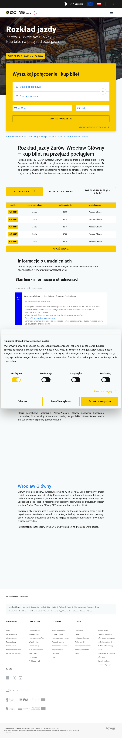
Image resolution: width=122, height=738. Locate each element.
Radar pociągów (11, 634)
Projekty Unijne (103, 630)
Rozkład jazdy (11, 642)
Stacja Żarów (47, 136)
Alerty (8, 630)
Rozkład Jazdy (31, 136)
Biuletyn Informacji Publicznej (20, 691)
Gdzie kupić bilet (57, 634)
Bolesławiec (35, 607)
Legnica (25, 607)
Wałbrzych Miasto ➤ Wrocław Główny (43, 611)
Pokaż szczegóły (103, 391)
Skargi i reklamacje (58, 630)
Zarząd (77, 634)
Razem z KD (33, 657)
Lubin (54, 607)
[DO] (61, 96)
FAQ (53, 657)
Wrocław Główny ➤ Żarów (25, 56)
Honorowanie (11, 646)
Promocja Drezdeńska (36, 638)
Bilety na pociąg (11, 638)
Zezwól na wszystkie (100, 401)
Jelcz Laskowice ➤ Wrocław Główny (86, 607)
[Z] (61, 87)
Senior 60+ (33, 653)
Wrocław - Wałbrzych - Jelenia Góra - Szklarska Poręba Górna (50, 296)
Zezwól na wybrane (61, 401)
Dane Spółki (79, 630)
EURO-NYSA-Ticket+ (36, 649)
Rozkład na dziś (24, 191)
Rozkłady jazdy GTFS (13, 649)
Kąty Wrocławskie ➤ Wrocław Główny (72, 611)
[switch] (46, 379)
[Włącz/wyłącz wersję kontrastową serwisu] (65, 4)
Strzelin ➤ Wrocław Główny (18, 611)
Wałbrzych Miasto (65, 607)
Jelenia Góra (45, 607)
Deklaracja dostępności (83, 646)
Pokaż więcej (61, 248)
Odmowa (22, 401)
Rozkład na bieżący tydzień (97, 191)
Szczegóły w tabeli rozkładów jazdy (40, 318)
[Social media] (7, 677)
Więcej (90, 611)
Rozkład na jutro (61, 191)
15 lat (77, 653)
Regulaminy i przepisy (13, 653)
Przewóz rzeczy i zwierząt (60, 638)
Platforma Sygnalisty (105, 634)
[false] (103, 91)
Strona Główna (13, 136)
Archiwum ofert (34, 661)
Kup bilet (13, 212)
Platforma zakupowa (82, 638)
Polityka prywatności (82, 649)
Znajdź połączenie (61, 118)
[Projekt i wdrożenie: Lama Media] (110, 730)
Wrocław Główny (34, 486)
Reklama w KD (80, 642)
